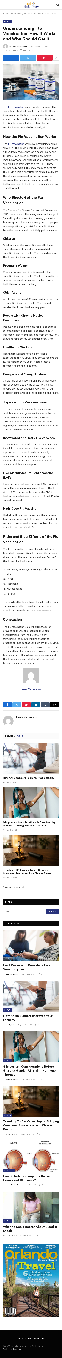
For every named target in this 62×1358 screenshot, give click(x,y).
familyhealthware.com (13, 1349)
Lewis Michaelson (19, 46)
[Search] (57, 4)
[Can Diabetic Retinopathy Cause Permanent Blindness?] (31, 1156)
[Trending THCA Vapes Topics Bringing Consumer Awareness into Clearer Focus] (31, 850)
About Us (39, 1339)
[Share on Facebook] (11, 58)
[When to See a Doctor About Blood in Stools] (31, 1207)
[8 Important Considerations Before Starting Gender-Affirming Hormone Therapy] (31, 802)
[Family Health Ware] (31, 5)
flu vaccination (16, 107)
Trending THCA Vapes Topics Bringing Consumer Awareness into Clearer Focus (31, 1125)
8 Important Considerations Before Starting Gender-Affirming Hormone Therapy (29, 1070)
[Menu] (5, 4)
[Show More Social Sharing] (56, 58)
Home (5, 14)
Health (7, 21)
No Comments (12, 50)
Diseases (8, 1170)
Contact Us (24, 1339)
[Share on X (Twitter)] (28, 58)
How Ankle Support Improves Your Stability (28, 778)
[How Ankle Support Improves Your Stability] (31, 758)
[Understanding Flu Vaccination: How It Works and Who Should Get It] (31, 82)
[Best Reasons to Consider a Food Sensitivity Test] (31, 945)
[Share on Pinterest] (45, 58)
